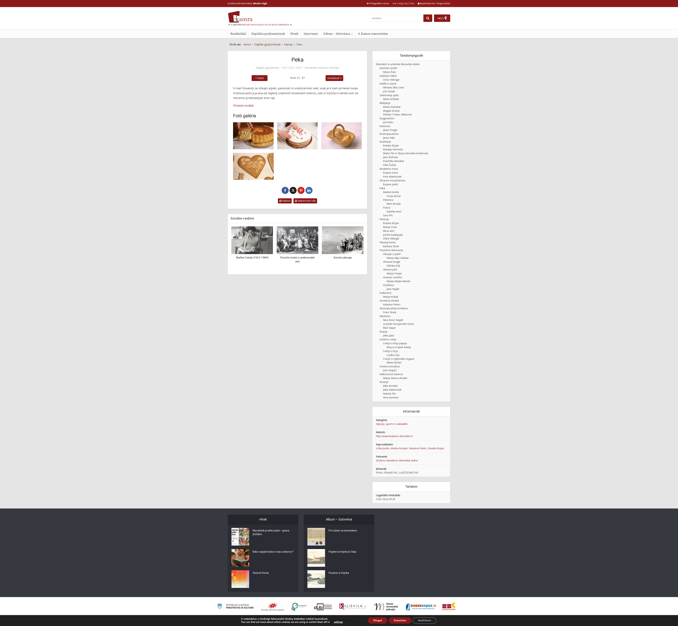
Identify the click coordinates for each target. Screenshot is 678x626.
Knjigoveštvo (386, 118)
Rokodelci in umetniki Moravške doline (398, 64)
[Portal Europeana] (299, 606)
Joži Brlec (388, 122)
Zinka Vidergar (391, 238)
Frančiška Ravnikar (393, 161)
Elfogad (377, 620)
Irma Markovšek (392, 176)
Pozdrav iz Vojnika (339, 572)
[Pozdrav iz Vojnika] (316, 579)
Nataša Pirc (389, 393)
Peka (382, 188)
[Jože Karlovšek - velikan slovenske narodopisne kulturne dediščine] (343, 240)
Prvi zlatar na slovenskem (343, 530)
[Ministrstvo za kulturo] (235, 607)
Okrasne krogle (391, 261)
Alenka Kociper (399, 448)
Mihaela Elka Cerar (393, 87)
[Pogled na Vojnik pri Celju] (316, 558)
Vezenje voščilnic (392, 277)
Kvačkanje (385, 141)
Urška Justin (382, 448)
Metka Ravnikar (392, 107)
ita (406, 3)
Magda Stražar (391, 110)
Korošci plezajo (297, 257)
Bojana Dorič (390, 172)
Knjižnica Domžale (328, 67)
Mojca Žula (389, 72)
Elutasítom (400, 620)
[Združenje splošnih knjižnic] (448, 606)
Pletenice (388, 199)
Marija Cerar (390, 227)
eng (401, 3)
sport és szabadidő (396, 424)
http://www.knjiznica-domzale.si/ (394, 436)
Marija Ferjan (394, 273)
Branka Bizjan (391, 145)
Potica (386, 207)
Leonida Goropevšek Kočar (398, 324)
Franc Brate (389, 312)
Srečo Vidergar (391, 79)
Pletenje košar (387, 242)
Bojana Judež (390, 184)
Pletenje (384, 219)
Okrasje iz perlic (392, 254)
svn (394, 3)
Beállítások (424, 620)
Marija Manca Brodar (395, 378)
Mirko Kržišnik (391, 99)
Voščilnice (388, 285)
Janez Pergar (390, 130)
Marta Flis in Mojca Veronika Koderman (405, 153)
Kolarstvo (384, 126)
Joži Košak (389, 91)
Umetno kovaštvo (389, 366)
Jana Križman (390, 157)
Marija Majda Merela (398, 281)
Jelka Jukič (388, 335)
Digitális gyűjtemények (268, 33)
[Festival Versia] (240, 579)
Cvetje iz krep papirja (395, 343)
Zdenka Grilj (393, 265)
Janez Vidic (389, 137)
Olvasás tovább (243, 105)
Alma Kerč (389, 231)
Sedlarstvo (385, 292)
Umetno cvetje (387, 339)
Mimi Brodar (393, 203)
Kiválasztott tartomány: (247, 3)
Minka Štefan (394, 362)
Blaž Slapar (389, 327)
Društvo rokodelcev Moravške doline (397, 460)
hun (412, 3)
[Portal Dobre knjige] (421, 606)
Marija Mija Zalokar (397, 258)
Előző (261, 78)
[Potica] (253, 135)
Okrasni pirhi (390, 269)
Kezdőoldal (238, 33)
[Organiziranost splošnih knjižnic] (273, 606)
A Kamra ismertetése (373, 33)
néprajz (380, 424)
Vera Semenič (391, 397)
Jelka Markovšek (392, 389)
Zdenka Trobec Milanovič (397, 114)
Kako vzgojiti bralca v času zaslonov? (273, 551)
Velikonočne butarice (391, 374)
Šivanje (383, 331)
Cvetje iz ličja (390, 351)
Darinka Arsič (394, 211)
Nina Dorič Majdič (393, 320)
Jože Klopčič (390, 370)
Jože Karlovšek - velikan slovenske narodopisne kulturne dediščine (342, 261)
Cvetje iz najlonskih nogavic (398, 358)
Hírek (294, 33)
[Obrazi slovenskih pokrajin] (386, 606)
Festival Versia (261, 572)
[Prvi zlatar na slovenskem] (316, 537)
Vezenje (383, 382)
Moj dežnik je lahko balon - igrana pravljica (271, 532)
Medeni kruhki (391, 192)
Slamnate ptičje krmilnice (393, 308)
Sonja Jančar (393, 196)
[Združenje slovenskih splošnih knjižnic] (353, 606)
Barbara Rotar (391, 246)
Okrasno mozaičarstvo (392, 180)
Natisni (286, 200)
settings (338, 622)
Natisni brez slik (306, 200)
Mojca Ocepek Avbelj (398, 347)
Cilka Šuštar (389, 165)
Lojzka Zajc (393, 355)
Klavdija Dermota (393, 149)
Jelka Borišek (390, 385)
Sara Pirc (388, 215)
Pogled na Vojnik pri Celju (342, 551)
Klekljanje (384, 103)
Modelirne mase (388, 168)
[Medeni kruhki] (253, 166)
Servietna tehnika (389, 300)
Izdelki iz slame (388, 83)
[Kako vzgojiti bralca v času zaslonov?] (240, 558)
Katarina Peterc (392, 304)
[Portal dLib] (323, 606)
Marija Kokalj (390, 296)
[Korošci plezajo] (297, 240)
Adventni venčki (388, 68)
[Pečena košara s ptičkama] (341, 135)
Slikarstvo (384, 316)
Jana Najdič (392, 289)
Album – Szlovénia (336, 33)
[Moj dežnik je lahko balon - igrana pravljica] (240, 537)
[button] (354, 249)
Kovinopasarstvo (389, 134)
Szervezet (311, 33)
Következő (333, 78)
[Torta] (297, 135)
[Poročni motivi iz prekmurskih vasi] (252, 240)
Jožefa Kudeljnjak (393, 234)
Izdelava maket (388, 75)
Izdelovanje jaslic (389, 95)
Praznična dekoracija (391, 250)
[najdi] (427, 18)
